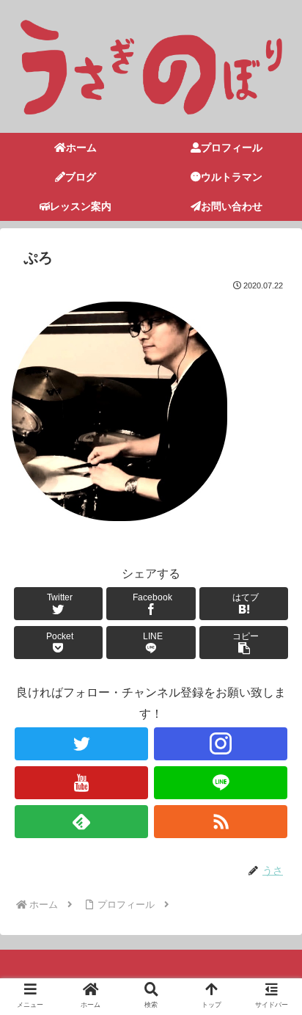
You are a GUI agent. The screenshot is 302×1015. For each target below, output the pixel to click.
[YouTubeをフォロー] (81, 782)
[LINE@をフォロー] (220, 782)
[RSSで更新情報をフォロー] (220, 821)
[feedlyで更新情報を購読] (81, 821)
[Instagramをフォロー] (220, 743)
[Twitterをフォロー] (81, 743)
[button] (244, 642)
